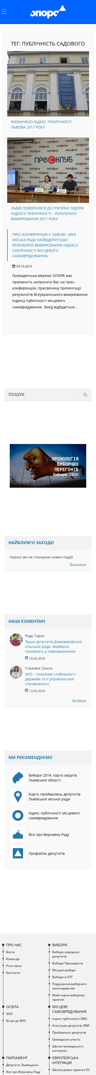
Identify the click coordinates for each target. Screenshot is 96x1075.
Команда (12, 959)
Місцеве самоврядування (69, 1009)
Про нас (14, 944)
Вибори (59, 944)
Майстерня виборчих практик (68, 997)
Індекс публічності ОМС (70, 1018)
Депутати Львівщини (22, 1065)
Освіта (12, 1006)
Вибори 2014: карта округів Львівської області (53, 777)
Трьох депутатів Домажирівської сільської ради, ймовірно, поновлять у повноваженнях (53, 646)
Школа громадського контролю (67, 1048)
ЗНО (9, 1014)
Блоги (10, 952)
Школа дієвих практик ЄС (71, 1070)
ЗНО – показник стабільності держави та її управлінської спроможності (50, 679)
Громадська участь (66, 1039)
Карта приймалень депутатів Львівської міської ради (54, 796)
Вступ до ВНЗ (16, 1021)
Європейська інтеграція (65, 1060)
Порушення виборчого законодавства (69, 986)
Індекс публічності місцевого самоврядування (54, 815)
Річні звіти (14, 966)
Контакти (13, 973)
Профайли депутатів (47, 853)
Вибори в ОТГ (62, 977)
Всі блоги (79, 700)
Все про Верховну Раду (49, 834)
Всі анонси (78, 564)
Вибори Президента (67, 963)
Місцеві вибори (64, 970)
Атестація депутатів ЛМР (71, 1025)
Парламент (17, 1057)
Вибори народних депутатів (65, 954)
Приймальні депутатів (69, 1032)
